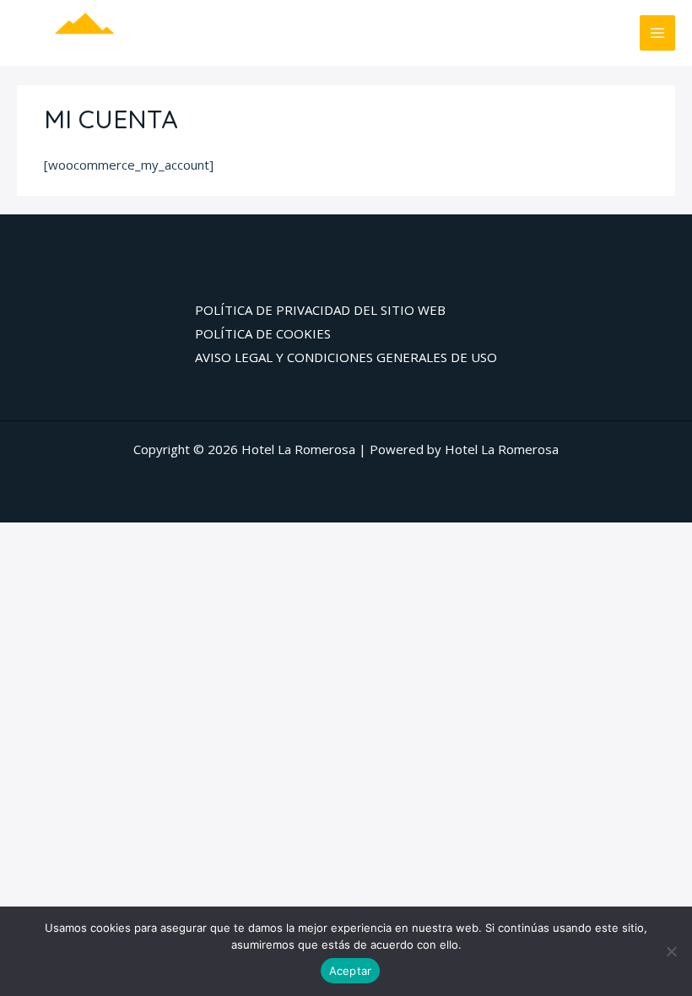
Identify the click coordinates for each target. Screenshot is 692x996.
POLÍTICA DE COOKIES (263, 333)
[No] (670, 951)
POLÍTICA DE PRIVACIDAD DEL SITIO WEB (320, 309)
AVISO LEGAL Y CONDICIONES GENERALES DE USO (346, 357)
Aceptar (350, 970)
